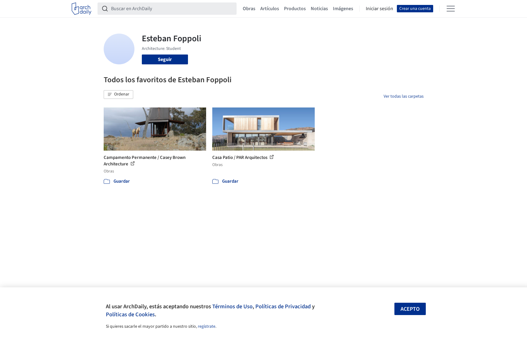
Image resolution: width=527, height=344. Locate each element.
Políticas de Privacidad (283, 306)
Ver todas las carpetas (404, 96)
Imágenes (343, 8)
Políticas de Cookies (130, 314)
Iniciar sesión (379, 8)
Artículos (269, 8)
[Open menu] (451, 9)
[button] (118, 94)
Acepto (410, 309)
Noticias (319, 8)
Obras (249, 8)
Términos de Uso (232, 306)
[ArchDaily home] (81, 8)
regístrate (206, 326)
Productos (295, 8)
